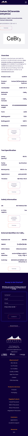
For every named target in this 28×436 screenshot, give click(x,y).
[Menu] (26, 2)
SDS (14, 432)
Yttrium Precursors (14, 407)
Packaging (14, 392)
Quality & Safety (14, 371)
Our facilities (14, 369)
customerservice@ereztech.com (14, 349)
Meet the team (14, 374)
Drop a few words (9, 307)
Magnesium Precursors (14, 410)
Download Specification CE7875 (14, 132)
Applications (14, 420)
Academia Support (14, 423)
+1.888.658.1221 (14, 351)
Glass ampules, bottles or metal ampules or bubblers (13, 62)
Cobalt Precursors (14, 402)
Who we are (14, 363)
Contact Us (14, 316)
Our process (14, 366)
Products (14, 389)
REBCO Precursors (14, 405)
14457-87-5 (23, 88)
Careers (14, 377)
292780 (24, 240)
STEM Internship (14, 380)
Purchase (6, 28)
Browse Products (14, 326)
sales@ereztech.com (7, 71)
